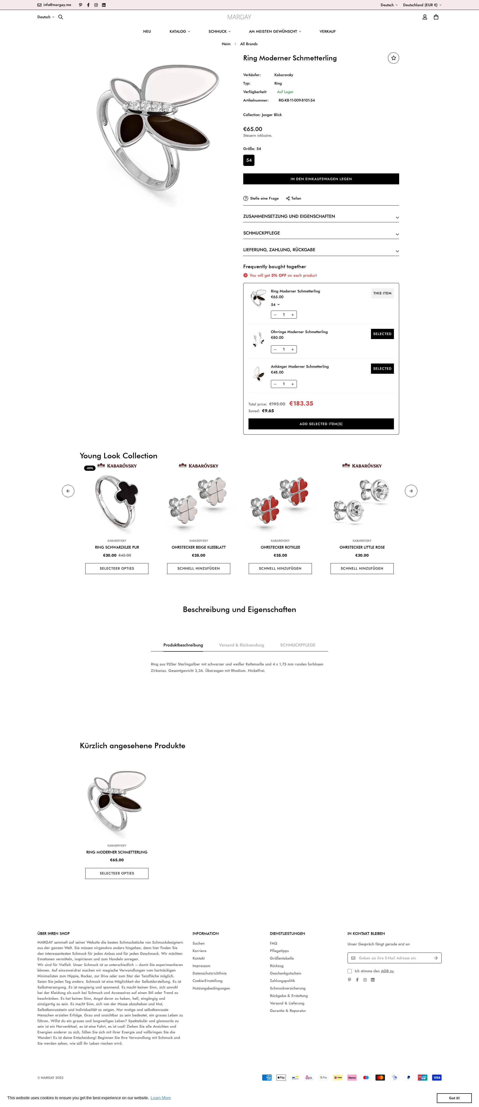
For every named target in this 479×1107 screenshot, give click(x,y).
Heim (226, 44)
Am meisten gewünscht (273, 31)
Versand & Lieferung (287, 1003)
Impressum (201, 966)
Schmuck (218, 31)
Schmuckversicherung (288, 988)
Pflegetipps (279, 951)
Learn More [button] (161, 1098)
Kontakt (199, 958)
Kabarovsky (283, 75)
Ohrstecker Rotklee (280, 547)
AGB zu (387, 971)
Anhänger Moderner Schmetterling (300, 366)
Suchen (199, 943)
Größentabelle (282, 958)
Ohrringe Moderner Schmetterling (299, 332)
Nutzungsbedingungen (211, 988)
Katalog (178, 31)
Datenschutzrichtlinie (210, 973)
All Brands (248, 44)
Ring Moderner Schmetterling (116, 852)
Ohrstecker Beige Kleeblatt (199, 547)
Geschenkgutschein (285, 973)
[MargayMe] (239, 17)
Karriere (199, 951)
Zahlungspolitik (282, 981)
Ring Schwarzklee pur (117, 547)
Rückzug (277, 966)
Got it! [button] (454, 1098)
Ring (278, 83)
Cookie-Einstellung (208, 981)
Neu (147, 31)
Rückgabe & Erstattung (289, 995)
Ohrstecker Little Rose (362, 547)
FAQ (273, 943)
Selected (382, 333)
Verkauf (328, 31)
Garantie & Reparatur (288, 1010)
